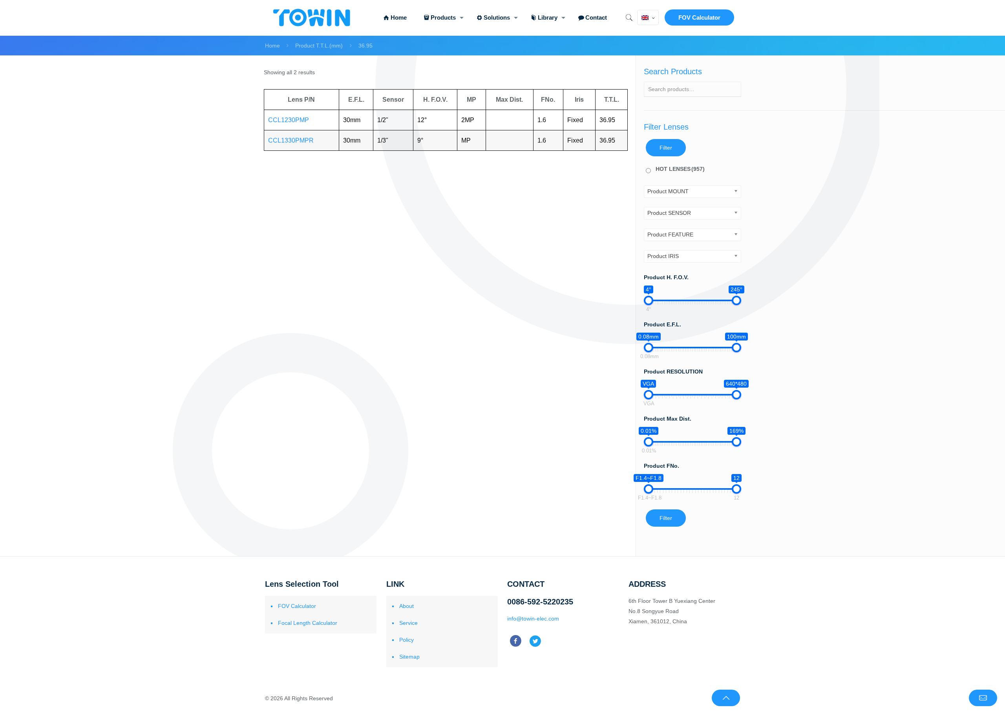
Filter (666, 148)
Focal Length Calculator (307, 623)
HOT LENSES (680, 169)
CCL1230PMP (288, 120)
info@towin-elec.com (533, 618)
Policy (406, 640)
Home (272, 45)
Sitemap (409, 657)
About (406, 606)
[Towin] (312, 17)
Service (408, 623)
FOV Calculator (699, 17)
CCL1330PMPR (291, 140)
